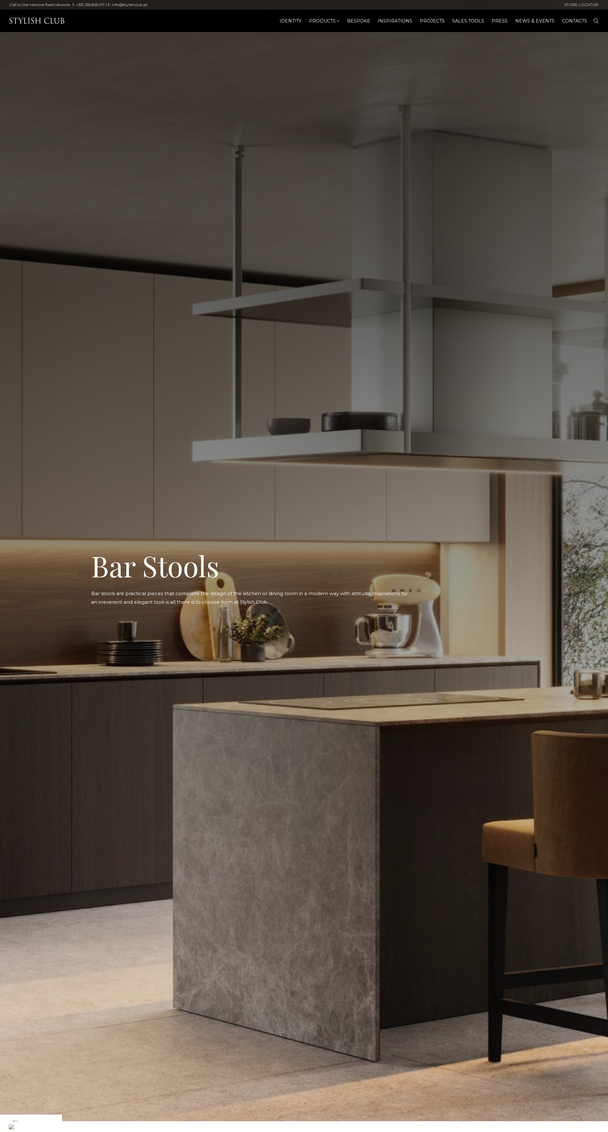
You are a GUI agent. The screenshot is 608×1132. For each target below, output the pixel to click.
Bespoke (358, 21)
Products (322, 21)
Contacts (574, 21)
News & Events (534, 21)
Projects (432, 21)
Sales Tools (468, 21)
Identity (290, 21)
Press (500, 21)
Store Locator (581, 4)
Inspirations (395, 21)
